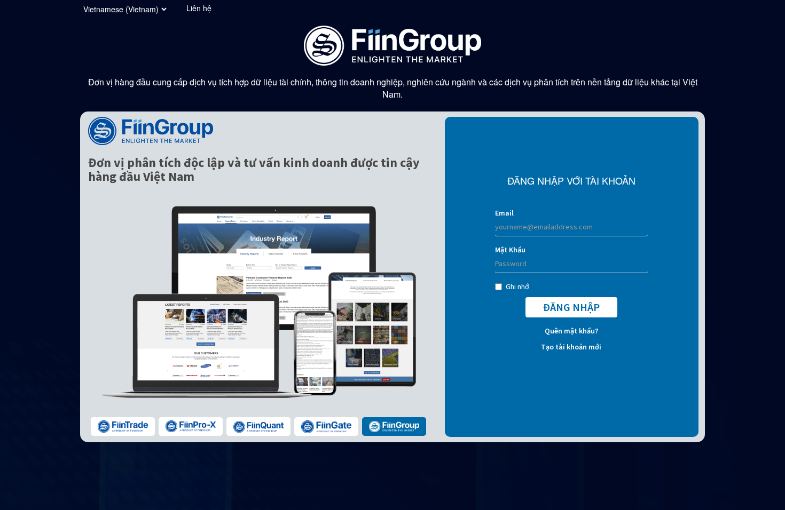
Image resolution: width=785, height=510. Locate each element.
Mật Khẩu (510, 249)
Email (504, 213)
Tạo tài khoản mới (571, 347)
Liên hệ (198, 8)
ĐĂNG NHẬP (571, 307)
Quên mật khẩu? (571, 331)
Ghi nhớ (517, 286)
